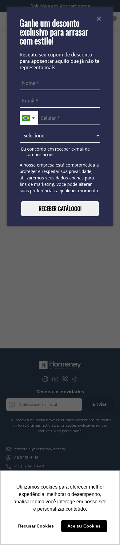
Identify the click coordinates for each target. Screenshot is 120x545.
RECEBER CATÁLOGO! (60, 209)
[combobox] (29, 118)
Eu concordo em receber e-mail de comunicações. (55, 151)
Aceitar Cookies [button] (84, 526)
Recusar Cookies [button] (36, 526)
